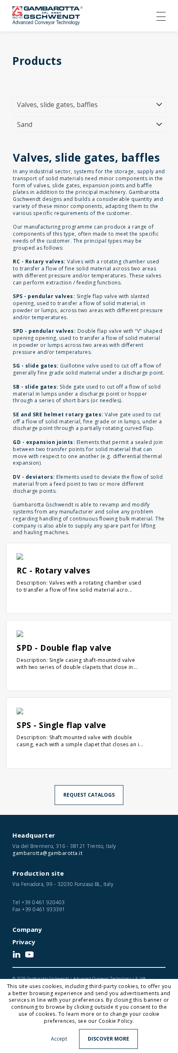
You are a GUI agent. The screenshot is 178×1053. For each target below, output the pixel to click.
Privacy (23, 942)
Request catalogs (89, 794)
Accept (59, 1038)
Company (27, 929)
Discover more (108, 1038)
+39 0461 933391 (43, 909)
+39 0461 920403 (43, 902)
